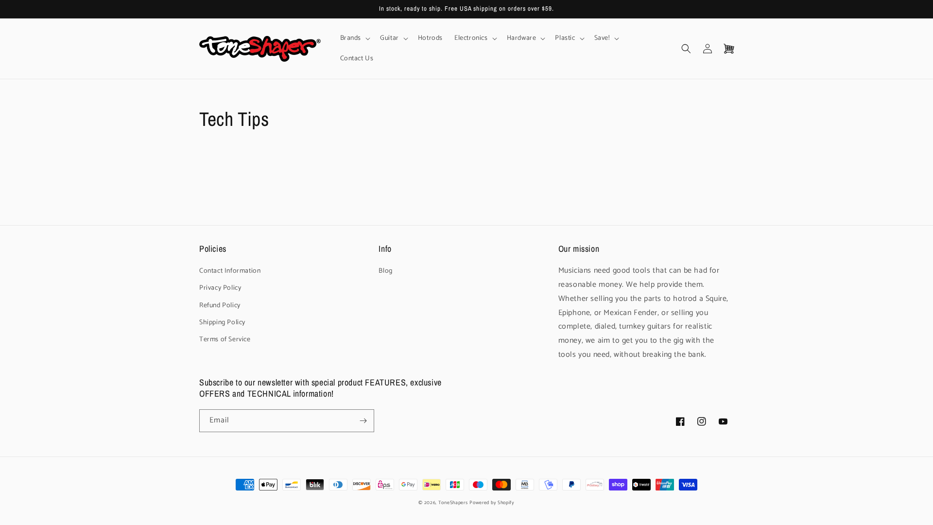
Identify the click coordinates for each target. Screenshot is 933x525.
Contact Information (229, 271)
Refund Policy (220, 305)
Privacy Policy (220, 288)
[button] (354, 38)
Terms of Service (225, 339)
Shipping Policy (222, 322)
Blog (385, 271)
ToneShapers (453, 503)
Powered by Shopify (492, 503)
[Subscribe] (363, 420)
